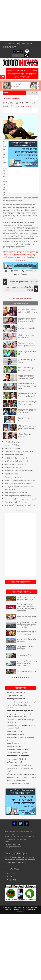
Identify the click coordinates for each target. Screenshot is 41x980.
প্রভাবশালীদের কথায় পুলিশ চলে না (16, 692)
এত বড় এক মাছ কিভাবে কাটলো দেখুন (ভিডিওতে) (20, 710)
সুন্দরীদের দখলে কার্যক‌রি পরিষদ (12, 448)
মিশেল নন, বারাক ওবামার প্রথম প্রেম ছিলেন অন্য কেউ (21, 702)
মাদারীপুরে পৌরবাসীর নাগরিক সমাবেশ (16, 734)
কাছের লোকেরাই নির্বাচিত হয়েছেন (13, 445)
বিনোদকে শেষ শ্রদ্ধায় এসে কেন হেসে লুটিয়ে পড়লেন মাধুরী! (20, 499)
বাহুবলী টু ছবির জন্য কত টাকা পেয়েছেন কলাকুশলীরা (18, 483)
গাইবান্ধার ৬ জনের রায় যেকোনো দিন (16, 780)
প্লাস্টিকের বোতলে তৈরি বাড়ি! (14, 762)
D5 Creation (23, 909)
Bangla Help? (9, 47)
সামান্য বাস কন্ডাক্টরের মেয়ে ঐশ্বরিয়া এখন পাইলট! (18, 496)
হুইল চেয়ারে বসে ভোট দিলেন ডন (13, 477)
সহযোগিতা (29, 44)
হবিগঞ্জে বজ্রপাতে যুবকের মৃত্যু (15, 731)
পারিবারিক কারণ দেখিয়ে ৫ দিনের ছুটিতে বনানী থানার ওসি (21, 777)
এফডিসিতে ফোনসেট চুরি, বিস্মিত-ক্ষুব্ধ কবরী (16, 461)
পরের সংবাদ (19, 288)
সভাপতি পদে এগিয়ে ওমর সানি (13, 467)
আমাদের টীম (16, 44)
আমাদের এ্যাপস (11, 873)
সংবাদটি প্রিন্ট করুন (21, 274)
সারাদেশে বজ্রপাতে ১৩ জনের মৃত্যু (16, 698)
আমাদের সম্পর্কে (7, 44)
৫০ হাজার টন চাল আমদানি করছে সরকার (17, 749)
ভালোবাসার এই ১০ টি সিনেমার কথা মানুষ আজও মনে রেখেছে (20, 480)
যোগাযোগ (22, 44)
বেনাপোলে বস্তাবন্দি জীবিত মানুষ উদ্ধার (17, 752)
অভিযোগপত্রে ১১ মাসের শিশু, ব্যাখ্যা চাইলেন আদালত (21, 774)
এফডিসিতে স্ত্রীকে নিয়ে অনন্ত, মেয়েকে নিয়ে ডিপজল (19, 471)
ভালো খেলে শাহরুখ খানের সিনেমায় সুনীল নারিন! (19, 765)
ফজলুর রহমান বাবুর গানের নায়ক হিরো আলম (16, 492)
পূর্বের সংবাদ (24, 282)
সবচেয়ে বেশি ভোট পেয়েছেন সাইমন (14, 455)
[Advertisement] (20, 20)
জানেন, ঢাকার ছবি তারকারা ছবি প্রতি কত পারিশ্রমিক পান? (20, 505)
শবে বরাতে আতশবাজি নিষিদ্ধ (14, 746)
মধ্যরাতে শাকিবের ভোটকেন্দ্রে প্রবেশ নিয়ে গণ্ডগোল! (19, 452)
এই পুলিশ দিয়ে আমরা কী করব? (15, 695)
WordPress (20, 911)
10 (31, 677)
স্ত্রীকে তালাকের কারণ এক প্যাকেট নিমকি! (18, 755)
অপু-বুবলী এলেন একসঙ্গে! (11, 474)
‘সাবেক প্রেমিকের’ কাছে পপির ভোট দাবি (15, 464)
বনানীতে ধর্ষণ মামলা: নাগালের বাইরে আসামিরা (18, 783)
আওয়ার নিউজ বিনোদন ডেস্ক (11, 106)
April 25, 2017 (26, 106)
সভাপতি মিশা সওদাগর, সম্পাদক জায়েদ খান (16, 458)
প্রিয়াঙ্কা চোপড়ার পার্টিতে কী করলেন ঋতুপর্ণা (16, 502)
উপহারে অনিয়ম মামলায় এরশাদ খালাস (16, 743)
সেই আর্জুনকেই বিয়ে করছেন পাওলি (14, 442)
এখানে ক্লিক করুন (24, 76)
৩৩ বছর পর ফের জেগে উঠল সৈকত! (16, 759)
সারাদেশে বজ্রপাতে (9, 98)
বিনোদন (16, 271)
